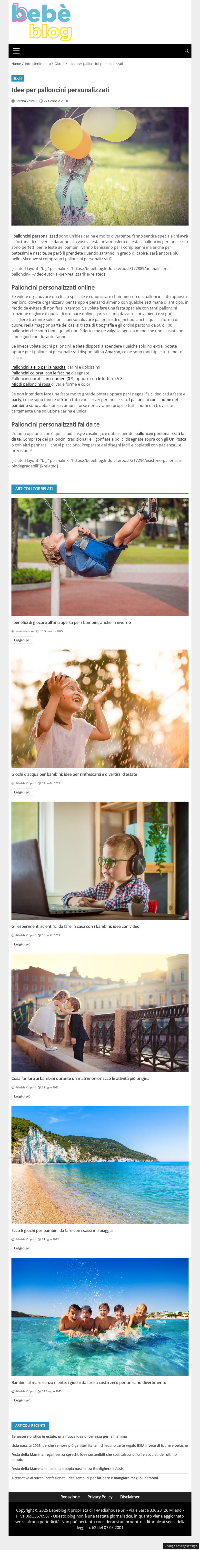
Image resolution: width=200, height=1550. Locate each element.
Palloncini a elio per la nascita (38, 367)
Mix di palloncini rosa (31, 384)
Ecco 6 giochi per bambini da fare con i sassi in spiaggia (62, 1230)
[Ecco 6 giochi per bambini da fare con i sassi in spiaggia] (100, 1165)
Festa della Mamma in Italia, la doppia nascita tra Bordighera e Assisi (68, 1468)
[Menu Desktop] (16, 51)
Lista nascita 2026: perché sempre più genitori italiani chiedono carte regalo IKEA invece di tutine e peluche (99, 1445)
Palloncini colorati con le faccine (40, 373)
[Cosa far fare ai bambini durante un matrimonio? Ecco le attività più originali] (100, 1013)
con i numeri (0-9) (59, 378)
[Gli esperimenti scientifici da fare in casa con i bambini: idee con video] (100, 861)
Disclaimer (130, 1496)
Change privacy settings (181, 1546)
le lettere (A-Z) (111, 378)
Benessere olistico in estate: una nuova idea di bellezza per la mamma (69, 1436)
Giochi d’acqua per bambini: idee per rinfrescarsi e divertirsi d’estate (74, 774)
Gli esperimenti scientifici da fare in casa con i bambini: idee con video (75, 926)
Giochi (17, 78)
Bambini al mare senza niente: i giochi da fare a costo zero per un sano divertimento (88, 1382)
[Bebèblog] (41, 21)
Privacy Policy (100, 1496)
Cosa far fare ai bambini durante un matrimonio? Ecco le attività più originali (81, 1078)
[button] (187, 51)
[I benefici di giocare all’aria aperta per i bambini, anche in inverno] (100, 557)
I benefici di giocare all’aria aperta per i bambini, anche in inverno (71, 622)
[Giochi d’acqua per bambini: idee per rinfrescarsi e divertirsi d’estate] (100, 709)
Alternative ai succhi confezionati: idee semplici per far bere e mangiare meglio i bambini (84, 1478)
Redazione (70, 1496)
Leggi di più (22, 640)
